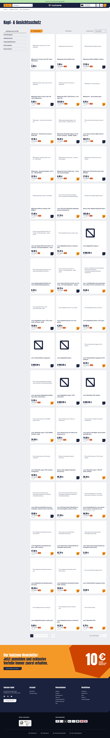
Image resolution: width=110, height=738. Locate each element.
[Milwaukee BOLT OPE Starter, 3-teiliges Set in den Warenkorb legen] (78, 104)
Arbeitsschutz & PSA (12, 31)
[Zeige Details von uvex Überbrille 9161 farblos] (103, 403)
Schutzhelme (8, 49)
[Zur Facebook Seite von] (4, 697)
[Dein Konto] (97, 5)
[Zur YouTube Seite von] (11, 697)
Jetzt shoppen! (61, 1)
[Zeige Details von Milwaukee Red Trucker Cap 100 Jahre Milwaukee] (52, 104)
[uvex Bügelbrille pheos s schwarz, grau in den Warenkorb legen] (78, 253)
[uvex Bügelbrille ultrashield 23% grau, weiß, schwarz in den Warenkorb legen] (52, 553)
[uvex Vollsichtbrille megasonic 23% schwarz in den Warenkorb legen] (103, 365)
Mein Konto (32, 691)
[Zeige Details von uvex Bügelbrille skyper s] (103, 253)
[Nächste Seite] (104, 635)
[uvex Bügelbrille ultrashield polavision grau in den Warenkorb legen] (52, 590)
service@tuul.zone (16, 692)
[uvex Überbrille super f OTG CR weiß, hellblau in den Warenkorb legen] (103, 477)
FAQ (56, 703)
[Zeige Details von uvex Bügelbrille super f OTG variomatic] (78, 403)
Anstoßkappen (8, 35)
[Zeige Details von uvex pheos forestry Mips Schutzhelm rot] (103, 141)
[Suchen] (31, 5)
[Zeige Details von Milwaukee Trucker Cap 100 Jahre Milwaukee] (52, 67)
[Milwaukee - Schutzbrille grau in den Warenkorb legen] (103, 104)
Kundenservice (59, 695)
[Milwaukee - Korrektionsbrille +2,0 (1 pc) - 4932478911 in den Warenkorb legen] (52, 179)
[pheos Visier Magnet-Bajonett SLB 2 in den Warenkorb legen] (103, 216)
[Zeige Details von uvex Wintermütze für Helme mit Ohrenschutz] (78, 440)
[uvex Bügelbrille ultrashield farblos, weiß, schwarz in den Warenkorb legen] (78, 590)
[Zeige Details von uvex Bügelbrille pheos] (78, 365)
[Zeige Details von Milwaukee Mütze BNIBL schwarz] (103, 67)
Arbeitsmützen (8, 38)
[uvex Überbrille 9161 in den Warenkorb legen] (103, 628)
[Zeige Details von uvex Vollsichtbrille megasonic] (52, 365)
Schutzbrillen (8, 45)
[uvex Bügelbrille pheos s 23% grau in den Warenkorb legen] (103, 328)
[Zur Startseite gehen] (55, 5)
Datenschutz (84, 693)
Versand (57, 691)
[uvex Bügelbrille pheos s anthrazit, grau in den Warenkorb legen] (78, 628)
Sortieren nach (89, 31)
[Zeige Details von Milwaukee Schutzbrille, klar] (78, 67)
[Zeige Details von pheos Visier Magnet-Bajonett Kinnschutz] (78, 477)
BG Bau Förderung (60, 701)
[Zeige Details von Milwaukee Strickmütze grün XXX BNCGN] (103, 179)
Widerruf (83, 697)
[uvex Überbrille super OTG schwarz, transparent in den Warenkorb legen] (52, 477)
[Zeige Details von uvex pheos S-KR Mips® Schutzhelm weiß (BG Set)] (103, 440)
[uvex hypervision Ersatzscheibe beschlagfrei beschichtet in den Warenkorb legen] (103, 553)
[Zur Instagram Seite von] (8, 697)
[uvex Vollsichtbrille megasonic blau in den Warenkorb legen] (103, 590)
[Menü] (30, 721)
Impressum (84, 691)
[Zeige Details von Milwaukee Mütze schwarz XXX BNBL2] (52, 216)
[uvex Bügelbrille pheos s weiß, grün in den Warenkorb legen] (52, 628)
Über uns (58, 697)
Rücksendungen (33, 693)
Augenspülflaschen (9, 42)
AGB (82, 695)
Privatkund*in (88, 5)
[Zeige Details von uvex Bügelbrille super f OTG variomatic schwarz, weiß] (52, 328)
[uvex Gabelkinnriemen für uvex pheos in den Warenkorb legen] (78, 328)
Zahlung (57, 693)
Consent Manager (85, 699)
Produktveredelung (60, 699)
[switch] (27, 725)
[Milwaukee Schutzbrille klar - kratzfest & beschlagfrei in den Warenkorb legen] (78, 179)
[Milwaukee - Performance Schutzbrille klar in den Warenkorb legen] (52, 141)
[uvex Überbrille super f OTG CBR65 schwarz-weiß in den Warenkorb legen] (52, 440)
